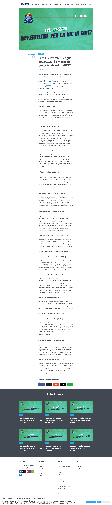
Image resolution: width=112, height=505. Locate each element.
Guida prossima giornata (63, 474)
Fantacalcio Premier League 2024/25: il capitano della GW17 (56, 420)
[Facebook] (20, 471)
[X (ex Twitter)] (25, 471)
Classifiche (40, 470)
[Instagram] (23, 471)
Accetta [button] (88, 501)
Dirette (61, 4)
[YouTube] (28, 471)
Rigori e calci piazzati (62, 477)
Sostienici (83, 4)
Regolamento (61, 491)
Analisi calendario (61, 481)
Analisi (41, 53)
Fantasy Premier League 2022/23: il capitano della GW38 (80, 448)
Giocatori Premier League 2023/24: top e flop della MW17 (80, 420)
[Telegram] (20, 475)
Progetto (77, 4)
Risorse (37, 4)
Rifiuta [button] (98, 501)
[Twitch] (30, 471)
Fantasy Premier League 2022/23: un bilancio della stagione (55, 448)
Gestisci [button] (93, 501)
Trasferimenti (60, 468)
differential (41, 379)
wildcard (58, 379)
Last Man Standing (54, 4)
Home (32, 4)
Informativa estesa (106, 501)
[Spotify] (32, 471)
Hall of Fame (60, 493)
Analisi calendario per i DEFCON (65, 484)
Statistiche (44, 4)
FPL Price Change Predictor (64, 486)
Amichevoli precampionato (64, 466)
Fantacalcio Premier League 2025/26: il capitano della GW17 (30, 420)
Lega (72, 4)
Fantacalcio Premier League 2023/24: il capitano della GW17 (30, 448)
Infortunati (60, 479)
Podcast (67, 4)
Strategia (40, 468)
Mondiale (48, 85)
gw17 (46, 379)
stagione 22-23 (51, 379)
